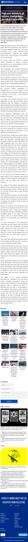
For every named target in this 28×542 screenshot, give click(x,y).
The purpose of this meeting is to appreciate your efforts (5, 338)
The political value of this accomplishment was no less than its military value (14, 354)
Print (9, 22)
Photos (16, 520)
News (16, 517)
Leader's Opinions (5, 518)
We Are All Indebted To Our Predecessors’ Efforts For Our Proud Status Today (5, 355)
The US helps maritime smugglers (14, 319)
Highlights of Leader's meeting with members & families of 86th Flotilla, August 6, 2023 (22, 355)
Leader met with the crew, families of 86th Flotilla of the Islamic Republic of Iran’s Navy (14, 372)
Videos (16, 522)
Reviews (3, 517)
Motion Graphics (19, 527)
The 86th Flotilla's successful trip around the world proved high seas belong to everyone (22, 323)
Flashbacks (3, 515)
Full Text (17, 515)
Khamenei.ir (7, 2)
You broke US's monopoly (22, 368)
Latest (2, 446)
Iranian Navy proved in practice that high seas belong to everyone (5, 321)
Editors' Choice (5, 406)
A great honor (5, 367)
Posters (16, 523)
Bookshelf (3, 530)
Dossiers (3, 520)
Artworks (17, 525)
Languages (18, 2)
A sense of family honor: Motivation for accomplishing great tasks (14, 339)
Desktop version (23, 534)
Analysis (3, 522)
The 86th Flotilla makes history (22, 337)
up (3, 534)
